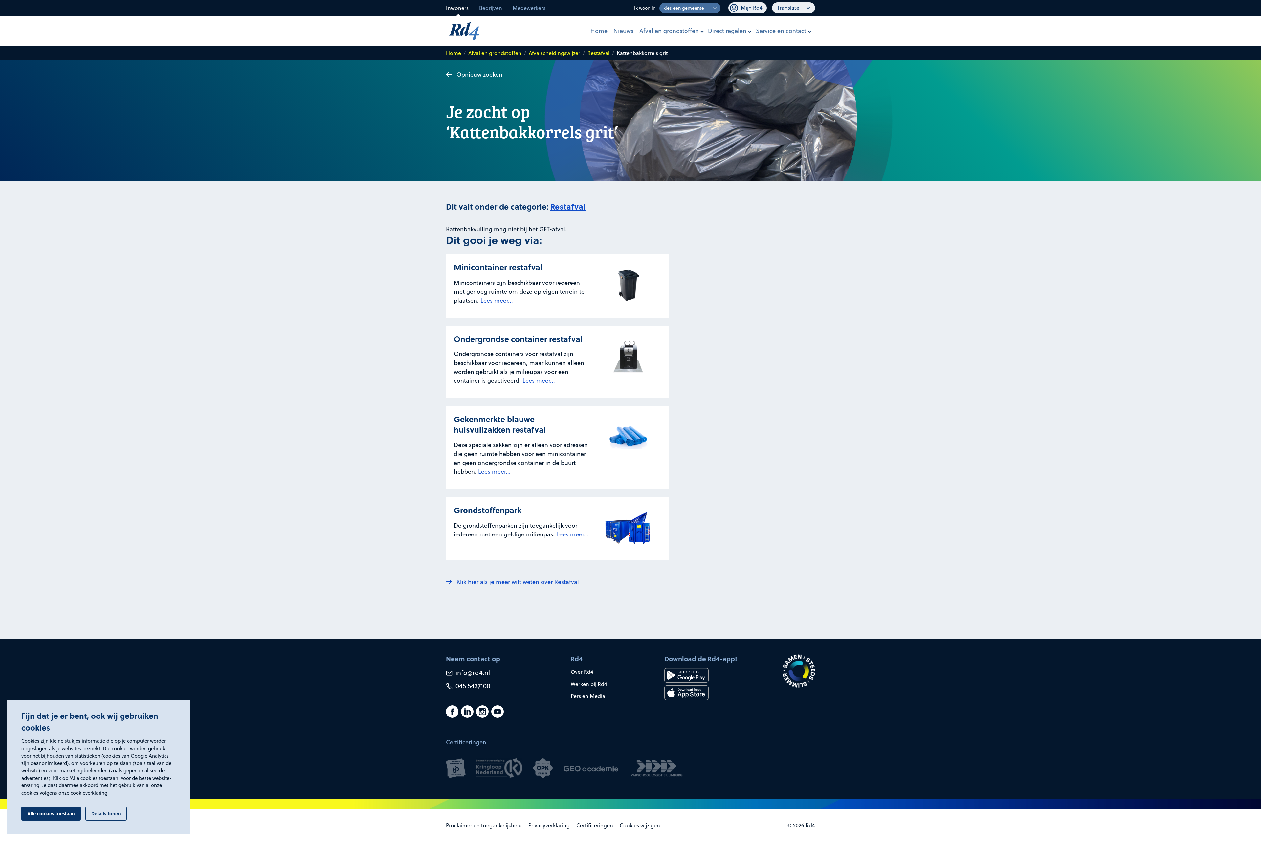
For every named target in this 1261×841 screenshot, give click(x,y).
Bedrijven (490, 7)
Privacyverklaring (549, 825)
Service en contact (781, 31)
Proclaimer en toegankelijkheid (484, 825)
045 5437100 (472, 686)
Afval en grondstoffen (669, 31)
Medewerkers (529, 7)
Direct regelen (727, 31)
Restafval (598, 53)
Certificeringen (594, 825)
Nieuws (623, 31)
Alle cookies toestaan (51, 813)
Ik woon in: (645, 8)
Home (599, 31)
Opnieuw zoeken (479, 74)
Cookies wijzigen (640, 825)
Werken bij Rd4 (589, 684)
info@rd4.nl (472, 672)
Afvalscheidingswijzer (554, 53)
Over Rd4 (582, 671)
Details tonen (106, 813)
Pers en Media (588, 696)
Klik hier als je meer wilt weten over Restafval (517, 582)
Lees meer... (496, 300)
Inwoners (457, 7)
